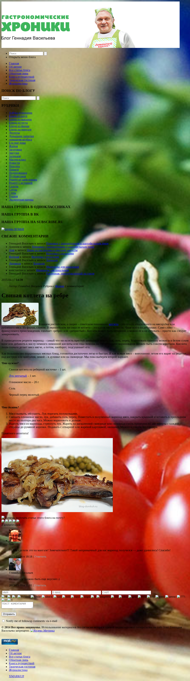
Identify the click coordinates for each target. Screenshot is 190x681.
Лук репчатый (18, 375)
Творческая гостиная (22, 80)
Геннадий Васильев (21, 572)
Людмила (15, 263)
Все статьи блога (19, 70)
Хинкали (52, 260)
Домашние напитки (21, 136)
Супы (12, 193)
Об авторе (15, 66)
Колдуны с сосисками (60, 253)
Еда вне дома (17, 142)
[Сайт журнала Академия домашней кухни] (180, 46)
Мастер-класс (17, 159)
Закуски (14, 152)
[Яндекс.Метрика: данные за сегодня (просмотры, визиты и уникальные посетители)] (42, 630)
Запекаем (15, 156)
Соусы (13, 189)
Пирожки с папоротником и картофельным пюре (77, 243)
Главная (14, 63)
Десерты (14, 132)
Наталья (14, 256)
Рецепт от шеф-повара (23, 179)
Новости (14, 162)
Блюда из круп (18, 116)
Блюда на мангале (20, 129)
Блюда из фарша (19, 126)
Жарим (13, 146)
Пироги (14, 169)
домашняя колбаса (20, 139)
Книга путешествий (21, 76)
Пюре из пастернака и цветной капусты (52, 250)
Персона (14, 166)
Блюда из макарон (20, 119)
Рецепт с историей (20, 182)
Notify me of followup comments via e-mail (31, 621)
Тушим (13, 196)
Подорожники (18, 172)
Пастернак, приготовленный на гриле (70, 273)
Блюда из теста (18, 122)
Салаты (13, 186)
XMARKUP (16, 676)
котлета (113, 324)
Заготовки (15, 149)
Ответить (40, 556)
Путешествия (17, 176)
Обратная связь (18, 73)
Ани (11, 250)
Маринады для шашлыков (62, 266)
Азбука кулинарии (20, 112)
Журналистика (18, 83)
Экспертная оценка (21, 199)
